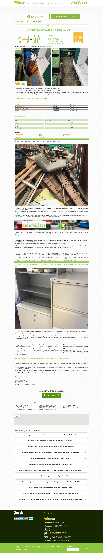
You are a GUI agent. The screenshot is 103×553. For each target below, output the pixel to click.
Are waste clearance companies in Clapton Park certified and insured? (50, 440)
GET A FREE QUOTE (65, 16)
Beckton (42, 135)
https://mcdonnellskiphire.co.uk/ (55, 535)
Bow (41, 134)
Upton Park (67, 135)
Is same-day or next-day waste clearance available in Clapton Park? (50, 464)
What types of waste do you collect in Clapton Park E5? (50, 476)
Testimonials (42, 3)
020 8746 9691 (81, 3)
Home (28, 3)
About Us (33, 3)
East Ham (18, 135)
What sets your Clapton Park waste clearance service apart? (50, 458)
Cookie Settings (71, 546)
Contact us (52, 3)
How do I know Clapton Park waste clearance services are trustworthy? (51, 446)
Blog (37, 3)
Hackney (42, 137)
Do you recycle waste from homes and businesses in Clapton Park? (50, 487)
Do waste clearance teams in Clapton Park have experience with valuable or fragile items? (51, 452)
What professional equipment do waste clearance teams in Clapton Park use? (51, 435)
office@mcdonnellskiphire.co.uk (56, 533)
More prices (51, 26)
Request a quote (59, 3)
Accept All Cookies (73, 549)
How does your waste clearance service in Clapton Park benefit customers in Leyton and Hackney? (51, 499)
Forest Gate (18, 137)
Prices (47, 3)
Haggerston (67, 134)
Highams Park (19, 134)
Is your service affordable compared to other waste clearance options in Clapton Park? (51, 493)
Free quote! (51, 395)
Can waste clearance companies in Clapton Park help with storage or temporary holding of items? (50, 470)
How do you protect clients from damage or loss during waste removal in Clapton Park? (50, 482)
